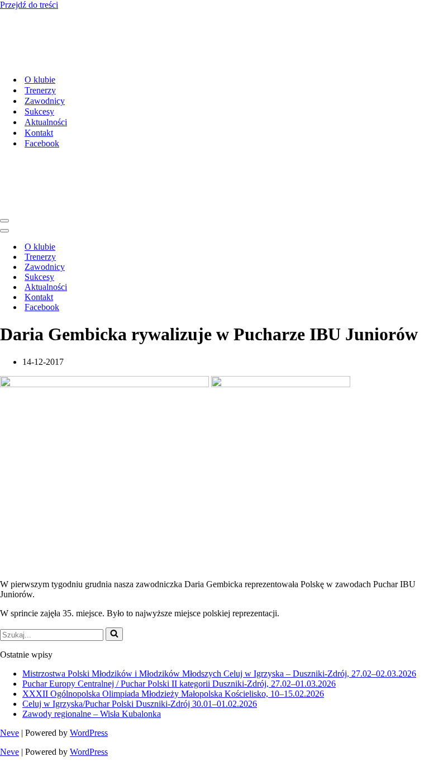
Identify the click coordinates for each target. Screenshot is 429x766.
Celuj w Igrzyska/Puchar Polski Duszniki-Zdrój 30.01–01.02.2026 (139, 703)
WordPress (89, 733)
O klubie (40, 79)
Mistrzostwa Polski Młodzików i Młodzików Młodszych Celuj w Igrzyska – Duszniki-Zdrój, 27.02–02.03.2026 (219, 673)
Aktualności (46, 122)
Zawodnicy (45, 101)
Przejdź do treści (29, 4)
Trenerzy (40, 90)
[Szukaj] (114, 634)
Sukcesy (39, 111)
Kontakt (39, 132)
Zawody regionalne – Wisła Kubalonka (91, 714)
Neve (9, 733)
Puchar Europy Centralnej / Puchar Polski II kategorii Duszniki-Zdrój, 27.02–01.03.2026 (179, 683)
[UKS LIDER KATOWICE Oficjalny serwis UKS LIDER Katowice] (86, 60)
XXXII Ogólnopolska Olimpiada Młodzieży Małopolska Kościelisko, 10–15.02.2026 (173, 693)
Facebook (42, 143)
